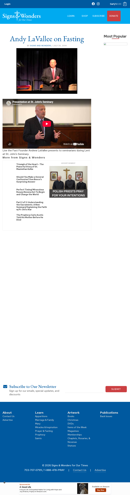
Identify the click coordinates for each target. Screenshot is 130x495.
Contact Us (8, 416)
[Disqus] (47, 266)
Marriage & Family (44, 419)
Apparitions (41, 416)
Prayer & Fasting (44, 430)
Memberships (75, 434)
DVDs (71, 423)
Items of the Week (77, 427)
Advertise (8, 419)
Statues (72, 445)
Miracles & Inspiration (46, 427)
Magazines (73, 430)
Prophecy (40, 434)
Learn (39, 413)
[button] (105, 3)
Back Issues (106, 416)
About (7, 413)
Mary (37, 423)
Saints (38, 438)
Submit (116, 389)
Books (71, 416)
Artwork (74, 413)
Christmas (73, 419)
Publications (109, 413)
